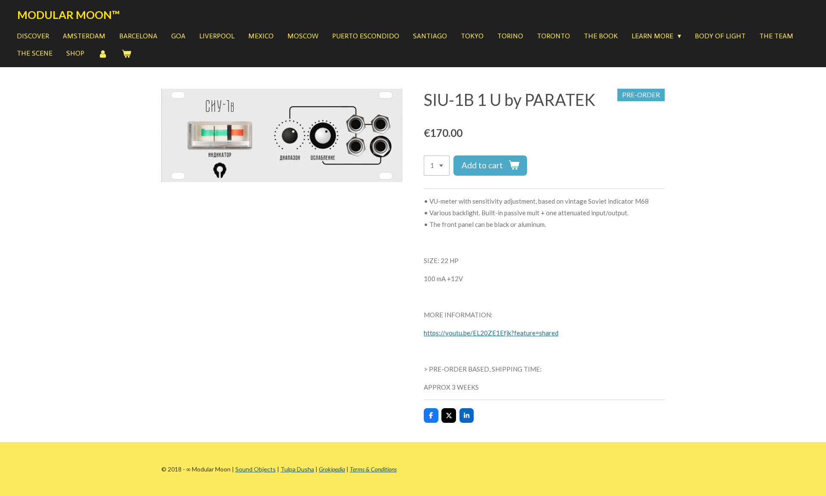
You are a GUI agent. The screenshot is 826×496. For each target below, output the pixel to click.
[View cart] (126, 54)
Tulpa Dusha (297, 469)
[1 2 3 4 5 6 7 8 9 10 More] (437, 165)
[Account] (102, 54)
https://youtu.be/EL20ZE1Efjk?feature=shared (491, 333)
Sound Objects (255, 469)
